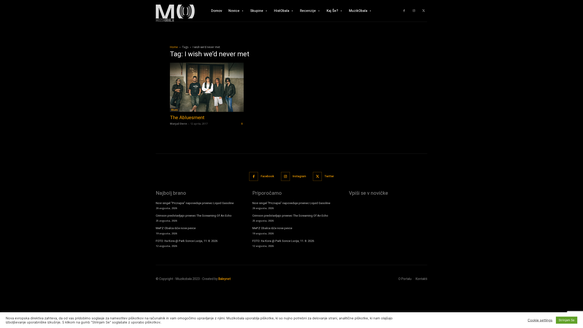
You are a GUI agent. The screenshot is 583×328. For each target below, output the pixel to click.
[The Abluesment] (207, 87)
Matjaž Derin (178, 123)
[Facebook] (404, 11)
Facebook (267, 176)
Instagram (299, 176)
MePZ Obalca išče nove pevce (176, 228)
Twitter (329, 176)
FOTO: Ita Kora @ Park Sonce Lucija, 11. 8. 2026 (186, 241)
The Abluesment (187, 117)
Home (174, 47)
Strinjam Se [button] (567, 320)
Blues (174, 109)
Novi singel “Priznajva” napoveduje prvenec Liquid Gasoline (195, 203)
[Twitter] (423, 11)
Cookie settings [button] (540, 320)
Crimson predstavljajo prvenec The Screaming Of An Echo (194, 215)
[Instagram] (414, 11)
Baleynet (224, 279)
